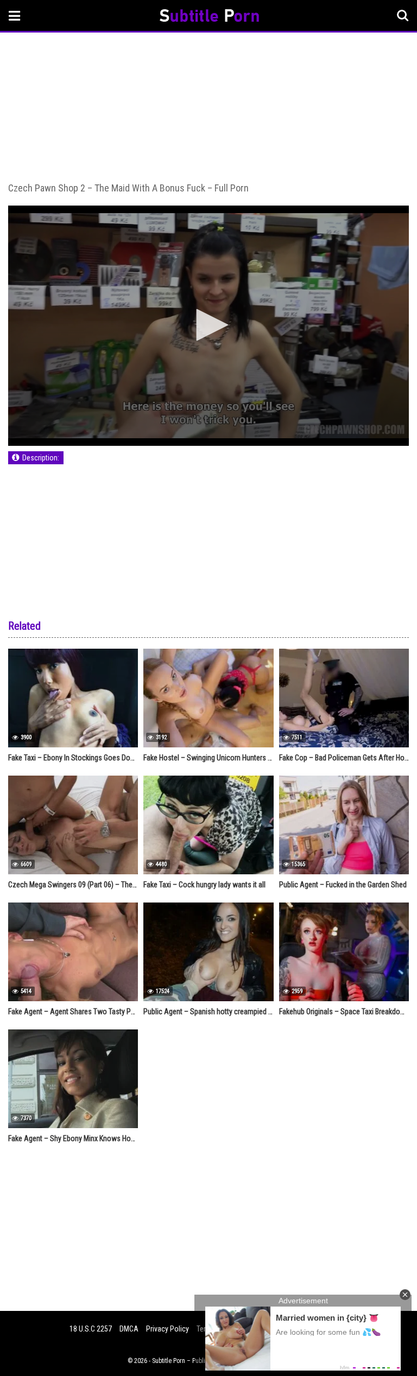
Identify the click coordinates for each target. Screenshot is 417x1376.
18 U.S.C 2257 (91, 1328)
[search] (403, 16)
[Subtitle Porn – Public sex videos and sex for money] (209, 17)
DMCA (128, 1328)
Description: (40, 457)
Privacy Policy (167, 1328)
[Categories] (14, 15)
